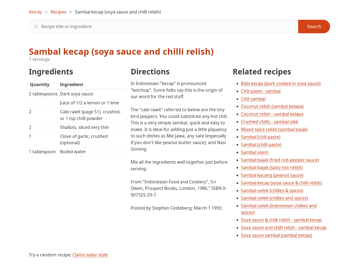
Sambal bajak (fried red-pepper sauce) (280, 160)
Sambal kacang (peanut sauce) (272, 175)
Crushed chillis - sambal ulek (269, 122)
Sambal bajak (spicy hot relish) (271, 167)
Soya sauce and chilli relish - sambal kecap (284, 227)
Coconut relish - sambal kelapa (272, 114)
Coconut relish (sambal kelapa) (272, 106)
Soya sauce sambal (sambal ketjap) (276, 235)
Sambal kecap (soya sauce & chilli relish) (281, 183)
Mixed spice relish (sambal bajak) (274, 129)
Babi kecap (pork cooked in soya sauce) (281, 83)
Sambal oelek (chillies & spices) (272, 190)
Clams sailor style (90, 255)
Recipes (58, 12)
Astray (35, 12)
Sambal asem (255, 152)
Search (314, 26)
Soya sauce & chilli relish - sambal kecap (281, 220)
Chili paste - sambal (260, 91)
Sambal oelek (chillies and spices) (274, 198)
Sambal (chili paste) (260, 137)
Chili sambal (253, 99)
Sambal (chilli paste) (261, 144)
